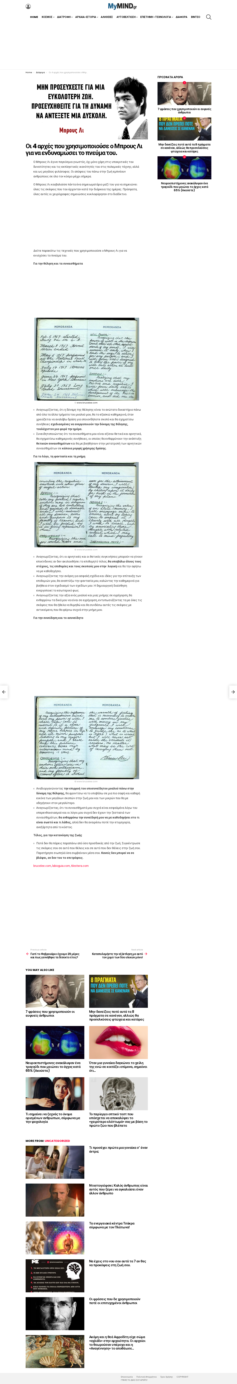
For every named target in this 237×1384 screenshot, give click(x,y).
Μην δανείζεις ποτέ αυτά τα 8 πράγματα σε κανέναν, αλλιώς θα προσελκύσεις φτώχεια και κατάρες (116, 1015)
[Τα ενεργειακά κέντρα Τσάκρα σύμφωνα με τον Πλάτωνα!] (55, 1237)
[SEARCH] (208, 17)
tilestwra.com (80, 865)
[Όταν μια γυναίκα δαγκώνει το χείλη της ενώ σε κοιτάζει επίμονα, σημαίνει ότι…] (118, 1042)
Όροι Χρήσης (166, 1377)
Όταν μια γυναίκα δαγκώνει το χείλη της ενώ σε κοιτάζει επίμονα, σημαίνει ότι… (118, 1066)
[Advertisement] (118, 45)
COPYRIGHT (182, 1377)
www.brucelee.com (87, 402)
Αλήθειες (107, 17)
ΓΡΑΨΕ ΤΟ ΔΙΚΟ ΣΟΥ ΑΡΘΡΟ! (134, 1380)
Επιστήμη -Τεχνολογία (155, 17)
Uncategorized (57, 1141)
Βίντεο (195, 17)
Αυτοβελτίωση (126, 17)
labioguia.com (61, 865)
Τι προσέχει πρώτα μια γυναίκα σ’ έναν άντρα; (118, 1149)
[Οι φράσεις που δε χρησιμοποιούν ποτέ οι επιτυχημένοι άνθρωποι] (55, 1313)
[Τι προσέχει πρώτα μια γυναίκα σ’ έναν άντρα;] (55, 1162)
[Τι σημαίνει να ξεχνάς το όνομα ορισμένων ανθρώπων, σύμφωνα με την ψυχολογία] (55, 1093)
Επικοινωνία (127, 1377)
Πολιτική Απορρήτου (146, 1377)
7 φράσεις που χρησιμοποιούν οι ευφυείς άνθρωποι (50, 1013)
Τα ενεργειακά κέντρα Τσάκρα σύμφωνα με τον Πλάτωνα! (111, 1225)
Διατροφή (64, 17)
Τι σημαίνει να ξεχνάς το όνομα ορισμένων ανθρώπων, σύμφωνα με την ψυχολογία (53, 1118)
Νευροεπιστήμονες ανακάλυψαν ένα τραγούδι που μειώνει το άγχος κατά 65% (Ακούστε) (53, 1066)
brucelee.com (42, 865)
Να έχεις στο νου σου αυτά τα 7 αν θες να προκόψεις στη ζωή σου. (117, 1263)
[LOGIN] (28, 6)
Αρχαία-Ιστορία (85, 17)
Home (34, 17)
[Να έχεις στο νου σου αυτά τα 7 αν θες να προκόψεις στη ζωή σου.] (55, 1275)
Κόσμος (47, 17)
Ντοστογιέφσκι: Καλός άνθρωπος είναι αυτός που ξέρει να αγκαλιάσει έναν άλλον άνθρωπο (118, 1189)
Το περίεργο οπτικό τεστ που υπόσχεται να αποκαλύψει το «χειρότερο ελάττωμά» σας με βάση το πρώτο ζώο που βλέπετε (118, 1120)
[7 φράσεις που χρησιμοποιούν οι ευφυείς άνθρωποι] (55, 991)
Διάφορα (181, 17)
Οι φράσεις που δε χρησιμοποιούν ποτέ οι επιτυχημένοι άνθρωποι (114, 1301)
